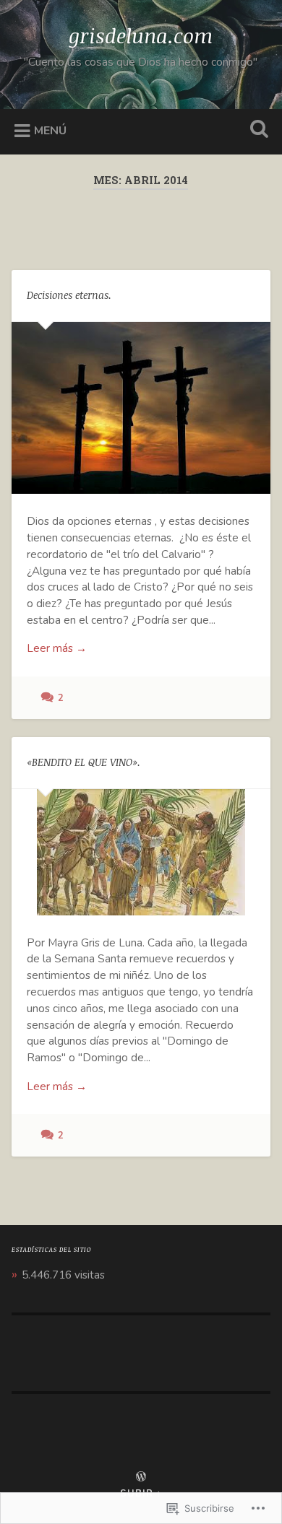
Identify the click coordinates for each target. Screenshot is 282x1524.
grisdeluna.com (141, 35)
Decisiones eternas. (69, 295)
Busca (256, 130)
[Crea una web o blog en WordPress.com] (141, 1477)
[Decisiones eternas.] (141, 408)
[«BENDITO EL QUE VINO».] (141, 852)
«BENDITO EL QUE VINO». (83, 762)
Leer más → (57, 648)
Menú (50, 131)
